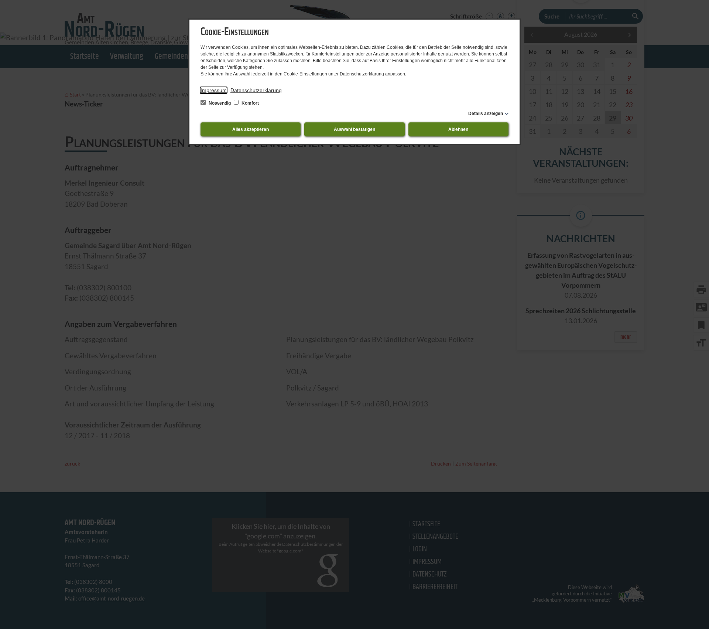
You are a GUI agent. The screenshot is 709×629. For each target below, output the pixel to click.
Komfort (249, 103)
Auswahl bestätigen (354, 129)
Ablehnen (458, 129)
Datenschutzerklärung (256, 90)
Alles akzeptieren (250, 129)
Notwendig (220, 103)
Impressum (214, 90)
